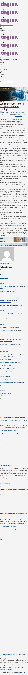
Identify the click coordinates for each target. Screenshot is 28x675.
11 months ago (13, 305)
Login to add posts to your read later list (9, 59)
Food (1, 71)
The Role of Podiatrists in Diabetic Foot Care (11, 245)
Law (1, 76)
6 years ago (6, 278)
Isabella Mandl (3, 344)
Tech (1, 78)
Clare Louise (3, 669)
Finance (2, 64)
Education (2, 73)
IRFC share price (6, 144)
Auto (1, 60)
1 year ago (6, 291)
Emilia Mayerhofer (6, 112)
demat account (18, 116)
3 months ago (6, 478)
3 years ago (15, 112)
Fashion (2, 74)
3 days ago (2, 359)
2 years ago (12, 330)
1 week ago (3, 365)
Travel (1, 79)
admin (1, 278)
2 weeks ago (3, 385)
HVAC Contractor (4, 69)
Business (2, 62)
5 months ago (6, 318)
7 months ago (10, 669)
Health (1, 66)
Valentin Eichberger (5, 430)
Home (1, 28)
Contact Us (3, 30)
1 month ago (13, 430)
